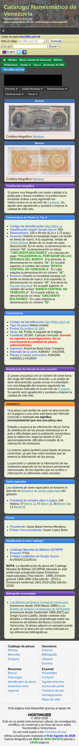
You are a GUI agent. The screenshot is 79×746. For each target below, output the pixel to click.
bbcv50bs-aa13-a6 (57, 322)
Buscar (12, 673)
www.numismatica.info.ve (18, 22)
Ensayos (13, 659)
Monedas (14, 654)
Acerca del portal (53, 686)
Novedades (49, 673)
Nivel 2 (46, 503)
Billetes (13, 650)
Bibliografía (49, 654)
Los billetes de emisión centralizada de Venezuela (40, 607)
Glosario (47, 659)
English (11, 52)
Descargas (15, 677)
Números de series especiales (41, 490)
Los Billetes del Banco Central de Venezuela (39, 602)
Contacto (53, 202)
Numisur (38, 136)
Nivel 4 (19, 507)
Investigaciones (52, 695)
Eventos (47, 663)
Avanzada (56, 41)
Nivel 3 (63, 503)
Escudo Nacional (21, 285)
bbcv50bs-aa (53, 226)
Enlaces (47, 650)
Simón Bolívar (19, 242)
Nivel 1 (30, 503)
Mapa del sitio (51, 699)
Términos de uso (53, 690)
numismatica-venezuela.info (51, 22)
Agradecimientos (53, 681)
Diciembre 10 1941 (32, 328)
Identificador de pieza (22, 681)
